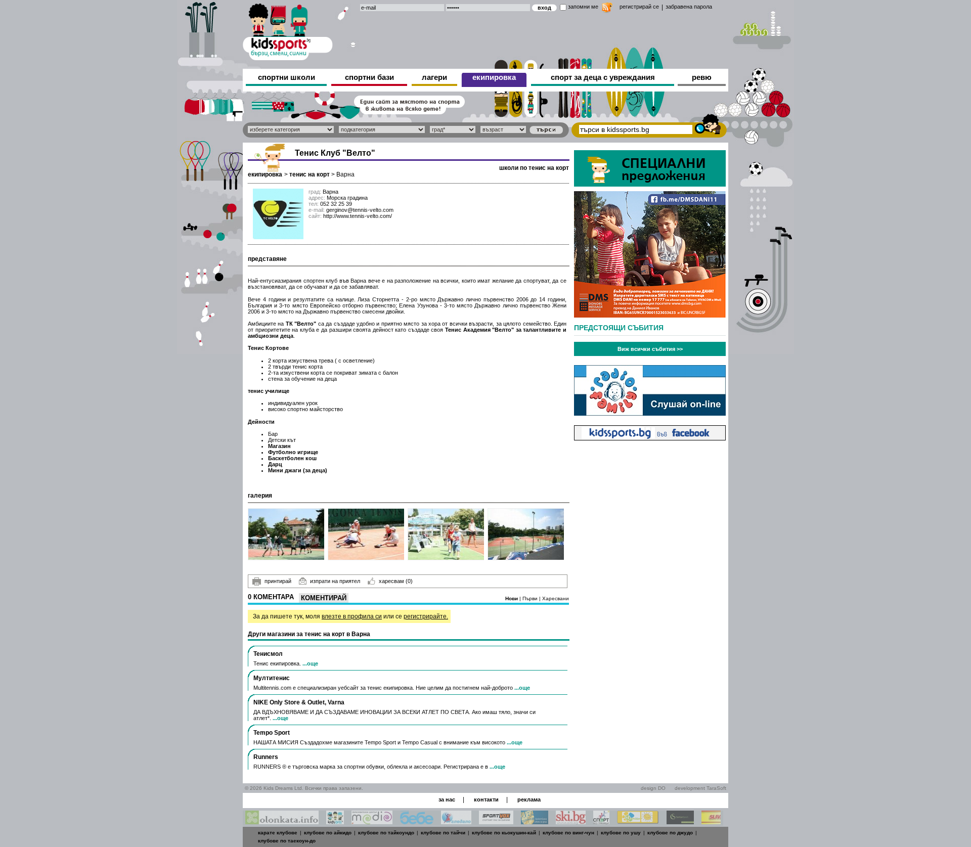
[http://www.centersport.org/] (680, 821)
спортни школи (286, 77)
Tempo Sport (271, 732)
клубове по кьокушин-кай (504, 832)
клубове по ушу (621, 832)
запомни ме (583, 7)
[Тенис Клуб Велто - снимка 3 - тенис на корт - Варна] (446, 534)
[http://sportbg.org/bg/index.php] (601, 821)
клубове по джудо (670, 832)
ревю (702, 77)
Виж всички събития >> (650, 349)
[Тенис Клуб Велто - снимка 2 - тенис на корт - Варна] (366, 534)
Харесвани (555, 598)
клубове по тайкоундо (386, 832)
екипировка (494, 77)
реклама (529, 799)
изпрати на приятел (335, 581)
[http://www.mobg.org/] (638, 821)
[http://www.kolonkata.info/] (282, 821)
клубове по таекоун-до (287, 840)
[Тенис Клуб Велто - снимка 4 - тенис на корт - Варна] (526, 534)
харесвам (396, 581)
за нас (446, 799)
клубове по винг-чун (568, 832)
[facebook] (650, 437)
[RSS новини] (607, 9)
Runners (265, 757)
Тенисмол (268, 653)
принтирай (277, 581)
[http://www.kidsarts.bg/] (335, 821)
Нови (512, 598)
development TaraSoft (700, 788)
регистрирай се (639, 7)
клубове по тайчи (443, 832)
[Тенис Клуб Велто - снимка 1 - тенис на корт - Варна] (286, 534)
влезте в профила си (352, 616)
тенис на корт (309, 174)
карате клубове (277, 832)
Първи (530, 598)
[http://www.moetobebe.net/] (416, 821)
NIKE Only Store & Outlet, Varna (298, 702)
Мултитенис (271, 678)
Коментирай (323, 598)
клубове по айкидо (327, 832)
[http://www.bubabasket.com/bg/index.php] (534, 821)
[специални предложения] (650, 184)
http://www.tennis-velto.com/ (357, 216)
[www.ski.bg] (571, 821)
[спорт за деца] (288, 30)
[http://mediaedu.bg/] (371, 821)
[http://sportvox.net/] (496, 821)
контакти (486, 799)
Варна (345, 174)
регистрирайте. (426, 616)
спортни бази (369, 77)
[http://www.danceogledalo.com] (456, 821)
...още (310, 663)
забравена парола (689, 7)
